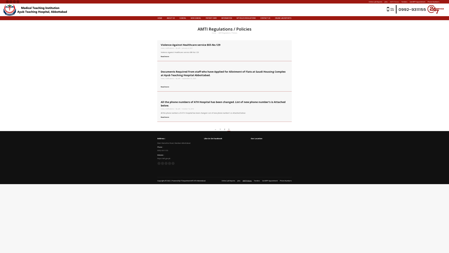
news (163, 48)
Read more (165, 57)
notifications (169, 48)
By (178, 48)
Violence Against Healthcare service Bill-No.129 (190, 45)
